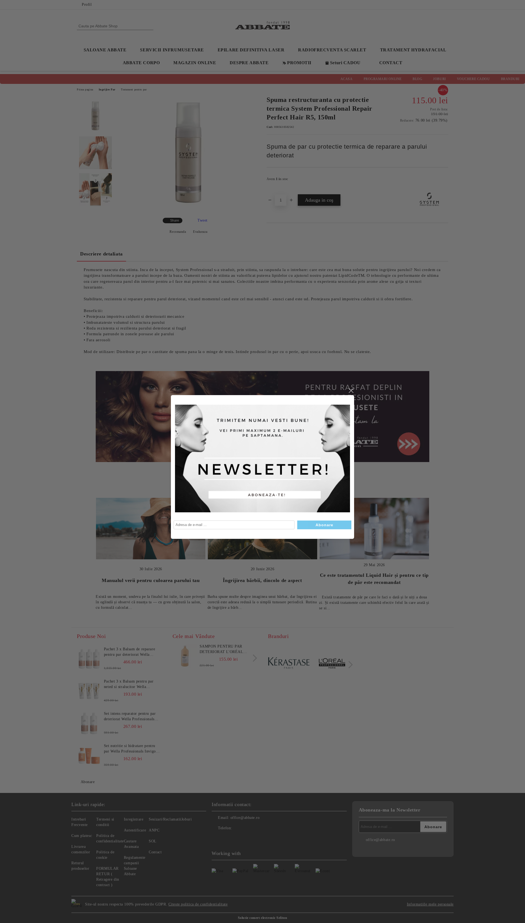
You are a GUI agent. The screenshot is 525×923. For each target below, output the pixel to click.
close (351, 390)
